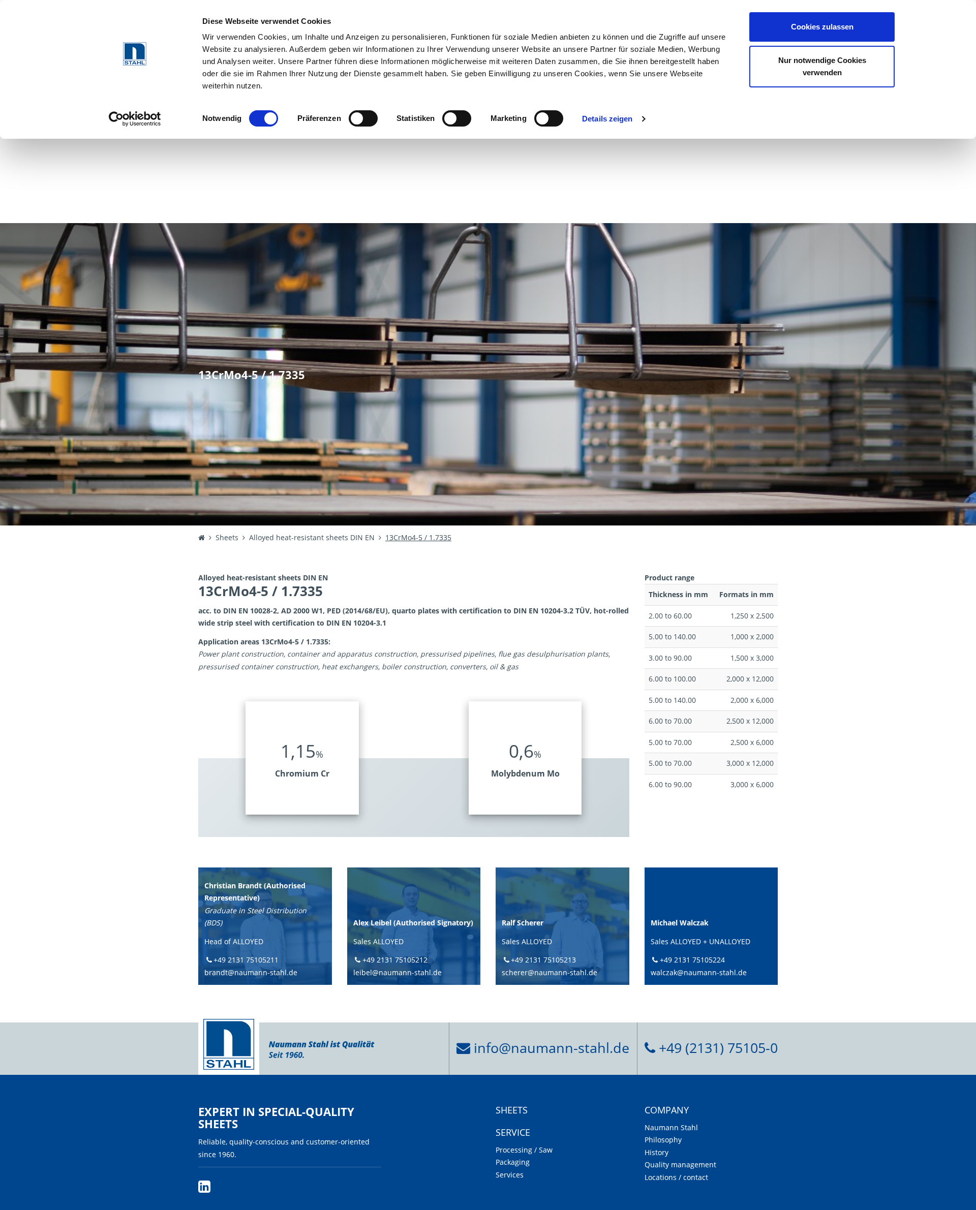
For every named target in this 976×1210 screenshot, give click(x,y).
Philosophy (663, 1139)
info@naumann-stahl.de (549, 1047)
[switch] (363, 118)
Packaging (513, 1162)
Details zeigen (607, 118)
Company (667, 1110)
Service (513, 1133)
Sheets (227, 537)
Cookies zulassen (822, 26)
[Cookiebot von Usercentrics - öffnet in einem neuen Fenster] (134, 119)
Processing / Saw (524, 1150)
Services (510, 1175)
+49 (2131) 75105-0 (716, 1047)
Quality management (680, 1164)
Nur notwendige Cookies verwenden (822, 66)
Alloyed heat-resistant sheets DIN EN (312, 537)
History (656, 1152)
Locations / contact (676, 1177)
